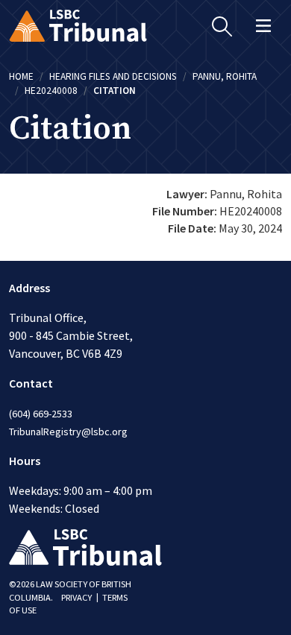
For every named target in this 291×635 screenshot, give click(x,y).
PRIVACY (76, 597)
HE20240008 (51, 90)
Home (21, 76)
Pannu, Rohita (225, 76)
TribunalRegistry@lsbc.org (68, 431)
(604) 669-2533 (40, 413)
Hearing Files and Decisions (113, 76)
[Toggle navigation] (263, 25)
